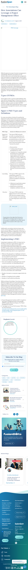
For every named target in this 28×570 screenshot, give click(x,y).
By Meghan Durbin (13, 407)
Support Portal (19, 516)
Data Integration (5, 514)
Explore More (8, 443)
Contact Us (19, 537)
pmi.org (3, 295)
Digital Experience (6, 504)
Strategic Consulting (6, 503)
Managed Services (6, 510)
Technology (5, 381)
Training (4, 512)
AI (17, 377)
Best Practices (4, 23)
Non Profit (13, 377)
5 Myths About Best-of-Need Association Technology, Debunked (13, 479)
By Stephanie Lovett (9, 20)
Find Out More (9, 482)
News (8, 377)
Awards (4, 377)
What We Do (5, 500)
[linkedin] (16, 543)
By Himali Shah (12, 393)
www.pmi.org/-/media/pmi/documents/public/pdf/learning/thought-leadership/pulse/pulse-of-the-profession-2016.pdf (14, 310)
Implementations (13, 23)
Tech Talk (10, 381)
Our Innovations (19, 500)
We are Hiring (19, 512)
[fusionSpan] (6, 2)
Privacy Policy (14, 565)
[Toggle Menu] (25, 2)
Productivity (22, 377)
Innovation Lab (18, 508)
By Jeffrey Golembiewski (12, 475)
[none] (25, 563)
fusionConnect (17, 379)
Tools (12, 379)
